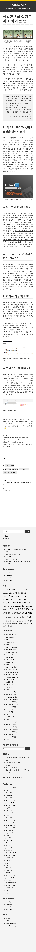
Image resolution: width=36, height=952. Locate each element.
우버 (26, 621)
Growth (6, 593)
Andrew (20, 27)
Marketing (9, 575)
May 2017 (9, 687)
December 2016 (11, 697)
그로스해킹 (24, 609)
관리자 (4, 609)
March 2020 (9, 645)
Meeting (15, 469)
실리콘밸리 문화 (10, 621)
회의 (4, 626)
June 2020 (9, 637)
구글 (7, 609)
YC (22, 606)
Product (8, 578)
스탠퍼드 (19, 617)
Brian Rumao (10, 81)
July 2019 (8, 654)
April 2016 (9, 717)
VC (11, 605)
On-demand (17, 596)
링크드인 (7, 613)
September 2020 (11, 635)
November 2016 (11, 699)
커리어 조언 (18, 623)
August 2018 (10, 660)
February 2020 (10, 647)
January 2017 (10, 694)
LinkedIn (8, 469)
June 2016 (9, 712)
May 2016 (9, 714)
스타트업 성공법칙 (11, 617)
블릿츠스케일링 (19, 613)
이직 (6, 623)
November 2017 (11, 672)
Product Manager (21, 599)
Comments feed (11, 923)
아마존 (16, 621)
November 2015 (11, 729)
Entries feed (10, 921)
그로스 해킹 (14, 609)
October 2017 (10, 675)
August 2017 (10, 679)
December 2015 (11, 727)
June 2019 (9, 657)
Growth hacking (18, 592)
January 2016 (10, 724)
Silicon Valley (9, 466)
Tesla (4, 606)
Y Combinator (28, 606)
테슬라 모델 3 (29, 623)
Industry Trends (11, 573)
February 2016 (10, 722)
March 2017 (9, 689)
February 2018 (10, 667)
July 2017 (8, 682)
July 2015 (8, 739)
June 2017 (9, 684)
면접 (12, 613)
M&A (12, 596)
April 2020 (9, 642)
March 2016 (9, 719)
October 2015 (10, 732)
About (7, 538)
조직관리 (14, 623)
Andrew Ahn (18, 5)
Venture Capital (16, 606)
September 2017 (11, 677)
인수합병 (9, 623)
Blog (6, 536)
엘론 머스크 (22, 621)
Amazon (4, 590)
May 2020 (9, 640)
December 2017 (11, 669)
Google (24, 590)
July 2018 (8, 662)
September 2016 (11, 704)
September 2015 (11, 734)
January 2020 (10, 650)
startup (26, 602)
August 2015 (10, 737)
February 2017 (10, 692)
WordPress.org (11, 926)
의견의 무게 (9, 557)
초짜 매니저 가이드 (11, 559)
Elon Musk (18, 590)
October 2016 (10, 702)
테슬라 (23, 624)
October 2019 (10, 652)
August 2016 (10, 707)
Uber (7, 606)
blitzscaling (11, 590)
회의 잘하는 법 (24, 469)
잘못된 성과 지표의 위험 (13, 554)
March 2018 (9, 665)
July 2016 (8, 709)
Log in (8, 918)
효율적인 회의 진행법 (10, 472)
